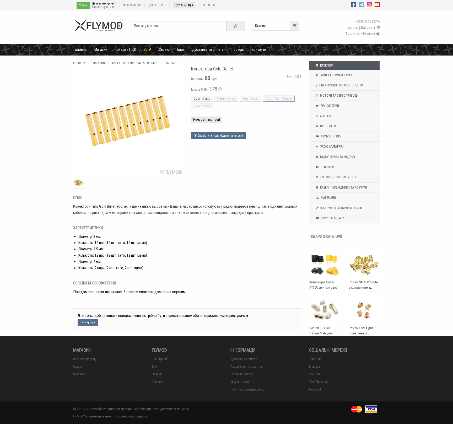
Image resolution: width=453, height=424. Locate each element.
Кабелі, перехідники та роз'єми (343, 187)
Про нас (237, 49)
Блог (180, 49)
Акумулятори (331, 136)
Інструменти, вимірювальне (341, 208)
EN (213, 5)
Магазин (100, 49)
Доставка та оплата (208, 49)
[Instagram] (369, 4)
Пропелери (327, 126)
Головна (80, 49)
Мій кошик (133, 5)
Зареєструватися (103, 6)
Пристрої (327, 167)
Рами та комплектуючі (336, 75)
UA (203, 5)
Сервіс (164, 49)
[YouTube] (377, 4)
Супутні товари (332, 218)
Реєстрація (87, 322)
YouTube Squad (319, 382)
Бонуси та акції (240, 382)
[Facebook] (353, 4)
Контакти (259, 49)
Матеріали (328, 198)
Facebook (315, 389)
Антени (325, 116)
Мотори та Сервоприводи (339, 95)
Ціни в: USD (156, 5)
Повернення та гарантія (246, 366)
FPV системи (329, 106)
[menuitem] (80, 49)
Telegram (315, 359)
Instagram (315, 366)
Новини (157, 374)
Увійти (83, 5)
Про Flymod (159, 359)
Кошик (260, 25)
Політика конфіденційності (248, 389)
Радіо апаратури (332, 146)
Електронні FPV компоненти (341, 85)
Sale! (147, 49)
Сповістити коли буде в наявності (220, 135)
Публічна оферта (241, 374)
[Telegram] (361, 4)
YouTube (314, 374)
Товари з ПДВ (125, 49)
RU (208, 5)
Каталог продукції (85, 359)
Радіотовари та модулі (337, 157)
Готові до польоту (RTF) (339, 177)
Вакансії (157, 382)
